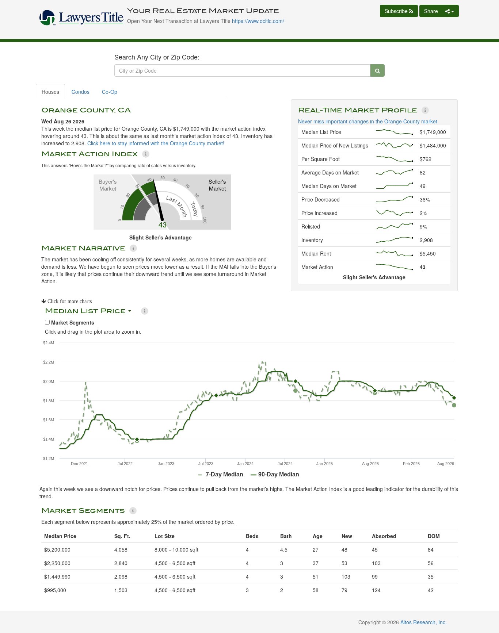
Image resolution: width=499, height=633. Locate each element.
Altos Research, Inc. (423, 622)
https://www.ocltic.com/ (258, 20)
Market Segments (72, 322)
